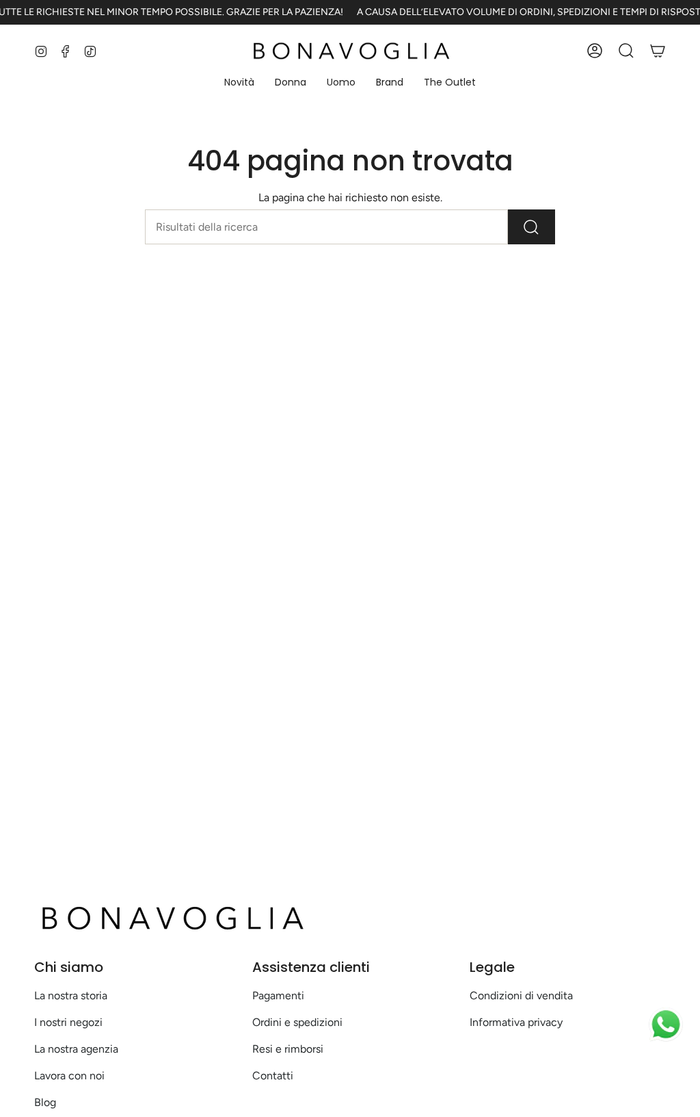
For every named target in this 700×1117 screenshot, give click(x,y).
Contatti (272, 1075)
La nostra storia (70, 995)
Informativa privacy (516, 1022)
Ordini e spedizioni (297, 1022)
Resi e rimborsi (287, 1048)
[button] (239, 83)
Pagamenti (278, 995)
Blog (45, 1102)
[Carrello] (657, 50)
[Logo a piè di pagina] (171, 918)
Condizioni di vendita (521, 995)
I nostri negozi (68, 1022)
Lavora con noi (69, 1075)
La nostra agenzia (76, 1048)
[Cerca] (531, 226)
